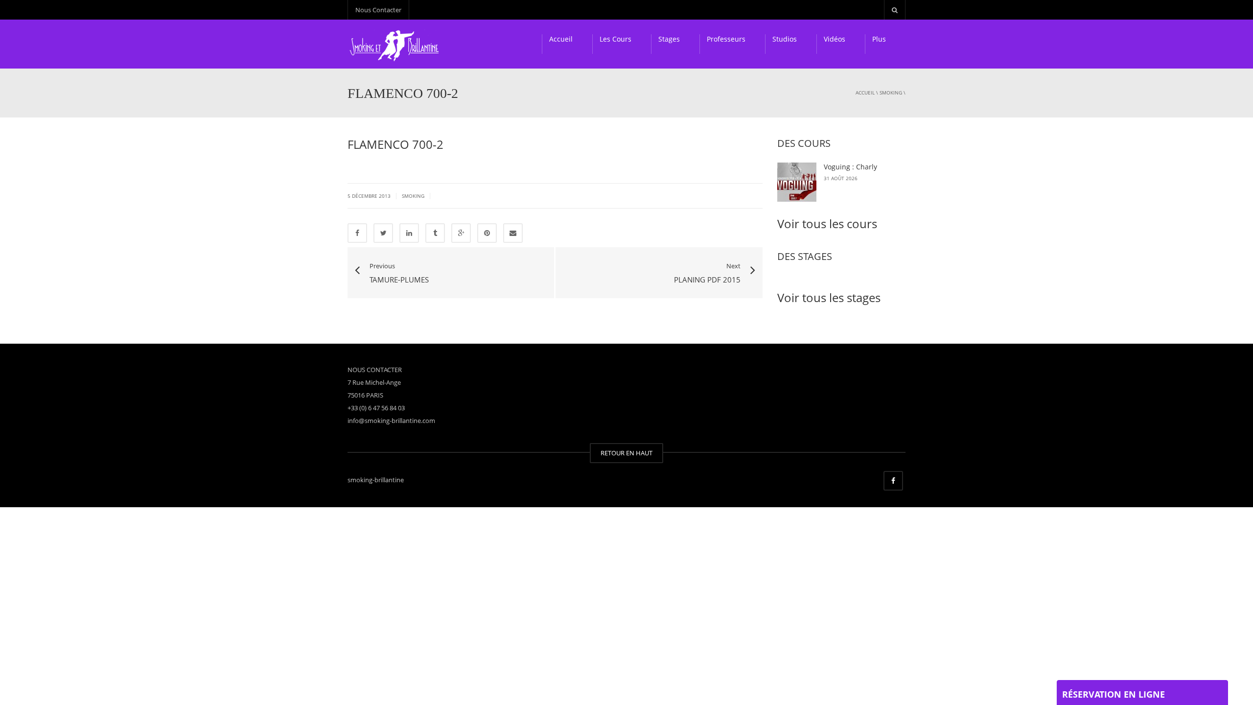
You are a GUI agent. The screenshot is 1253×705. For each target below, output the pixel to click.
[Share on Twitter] (383, 233)
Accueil (561, 39)
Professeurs (726, 39)
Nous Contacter (378, 9)
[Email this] (513, 233)
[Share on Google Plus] (461, 233)
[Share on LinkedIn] (409, 233)
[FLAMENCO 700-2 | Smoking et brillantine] (396, 44)
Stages (669, 39)
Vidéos (834, 39)
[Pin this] (487, 233)
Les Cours (615, 39)
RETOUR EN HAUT (626, 452)
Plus (879, 39)
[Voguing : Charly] (796, 182)
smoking (891, 92)
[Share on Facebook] (357, 233)
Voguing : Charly (850, 166)
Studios (784, 39)
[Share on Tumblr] (435, 233)
